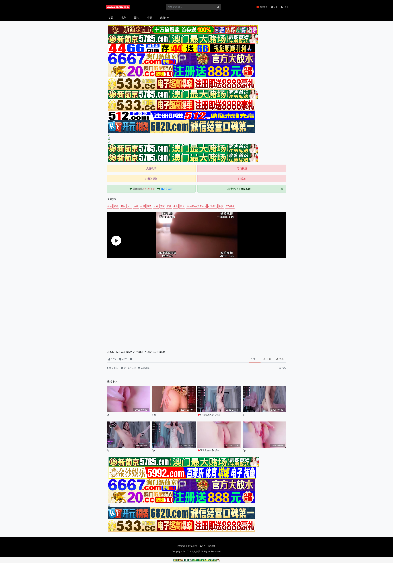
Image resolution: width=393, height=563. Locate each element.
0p (108, 414)
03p (154, 414)
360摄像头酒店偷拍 (196, 206)
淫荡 (162, 206)
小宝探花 (212, 206)
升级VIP (164, 17)
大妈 (156, 206)
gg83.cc (246, 188)
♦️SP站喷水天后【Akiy (208, 414)
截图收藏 (144, 188)
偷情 (109, 206)
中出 (175, 206)
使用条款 (181, 545)
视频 (123, 17)
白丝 (136, 206)
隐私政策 (192, 545)
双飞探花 (230, 206)
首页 (110, 17)
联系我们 (212, 545)
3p (108, 450)
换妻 (221, 206)
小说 (149, 17)
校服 (116, 206)
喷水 (182, 206)
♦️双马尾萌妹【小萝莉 (208, 450)
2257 (202, 545)
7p (153, 450)
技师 (142, 206)
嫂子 (149, 206)
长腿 (169, 206)
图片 (136, 17)
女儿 (129, 206)
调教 (123, 206)
